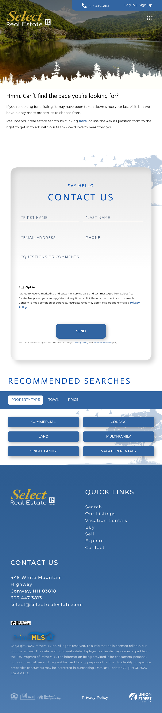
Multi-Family (118, 437)
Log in (129, 5)
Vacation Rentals (118, 451)
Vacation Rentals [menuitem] (106, 520)
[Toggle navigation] (150, 18)
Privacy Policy (81, 342)
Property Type (25, 400)
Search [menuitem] (93, 507)
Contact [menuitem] (95, 547)
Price (73, 400)
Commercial (43, 422)
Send (81, 331)
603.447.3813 (99, 6)
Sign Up (145, 5)
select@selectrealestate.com (47, 604)
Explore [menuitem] (94, 540)
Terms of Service (102, 342)
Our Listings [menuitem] (100, 513)
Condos (118, 422)
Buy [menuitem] (90, 527)
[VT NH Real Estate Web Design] (140, 697)
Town (53, 400)
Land (43, 437)
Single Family (43, 451)
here (83, 121)
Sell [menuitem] (89, 534)
